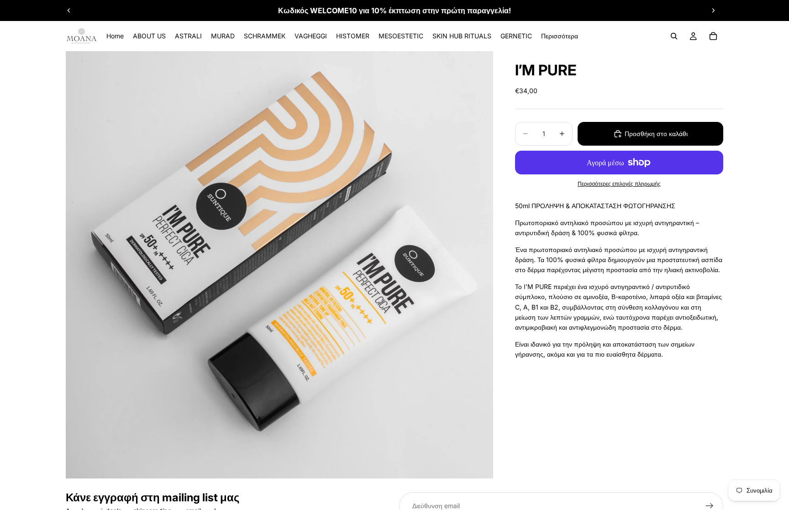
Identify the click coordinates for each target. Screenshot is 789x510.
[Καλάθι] (713, 36)
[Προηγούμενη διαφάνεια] (69, 10)
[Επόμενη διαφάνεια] (713, 10)
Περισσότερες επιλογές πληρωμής (619, 184)
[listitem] (560, 36)
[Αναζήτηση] (674, 36)
